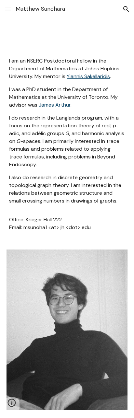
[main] (67, 144)
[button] (8, 9)
